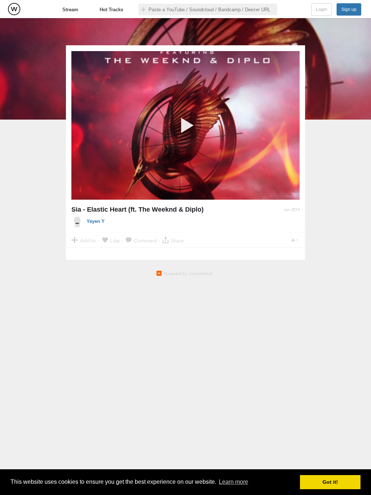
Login (321, 9)
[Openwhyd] (14, 9)
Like (115, 240)
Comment (145, 240)
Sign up (349, 9)
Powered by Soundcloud (188, 273)
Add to (88, 240)
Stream (70, 9)
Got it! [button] (330, 482)
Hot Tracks (111, 9)
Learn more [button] (233, 482)
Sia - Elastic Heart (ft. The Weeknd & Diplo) (137, 209)
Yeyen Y (96, 221)
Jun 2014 (292, 209)
